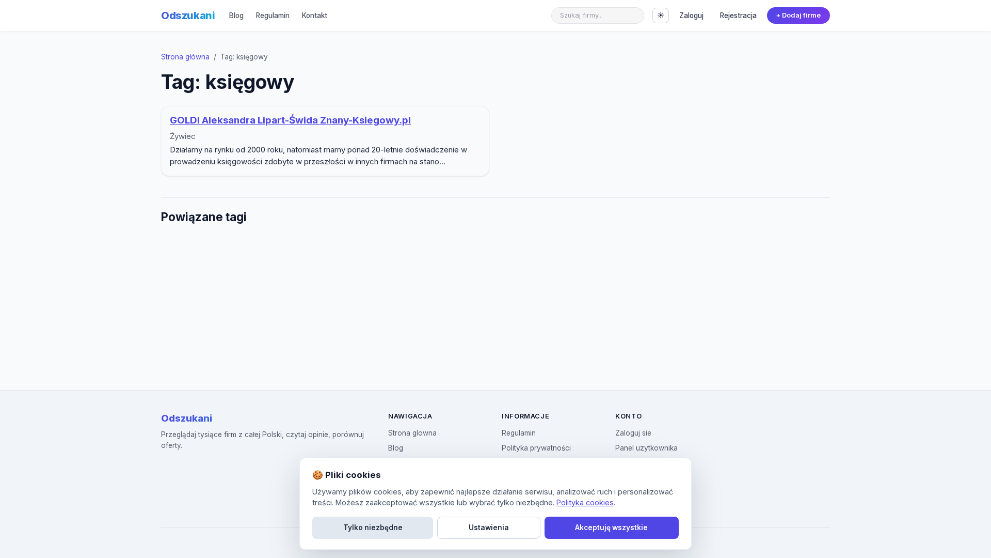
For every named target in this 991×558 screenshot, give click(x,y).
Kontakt (314, 15)
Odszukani (188, 15)
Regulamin (273, 15)
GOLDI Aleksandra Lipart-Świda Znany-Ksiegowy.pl (290, 120)
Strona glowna (412, 433)
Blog (236, 15)
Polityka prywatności (536, 448)
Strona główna (185, 57)
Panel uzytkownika (646, 448)
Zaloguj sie (633, 433)
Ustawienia (489, 527)
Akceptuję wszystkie (611, 527)
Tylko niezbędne (373, 527)
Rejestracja (738, 15)
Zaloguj (691, 15)
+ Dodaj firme (798, 15)
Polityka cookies (585, 502)
